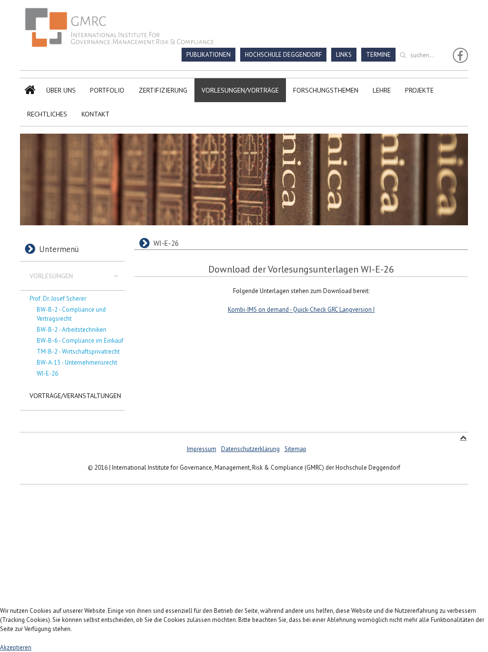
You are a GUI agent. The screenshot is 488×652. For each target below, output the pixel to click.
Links (344, 55)
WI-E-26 (47, 373)
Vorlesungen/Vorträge (240, 90)
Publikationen (208, 55)
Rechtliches (47, 114)
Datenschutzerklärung (250, 449)
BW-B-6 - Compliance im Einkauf (80, 341)
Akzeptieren (15, 647)
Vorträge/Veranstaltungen (75, 395)
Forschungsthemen (325, 90)
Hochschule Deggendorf (283, 55)
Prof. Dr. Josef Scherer (58, 298)
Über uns (61, 90)
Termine (378, 55)
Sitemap (295, 449)
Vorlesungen (51, 276)
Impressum (201, 449)
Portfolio (107, 90)
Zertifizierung (163, 90)
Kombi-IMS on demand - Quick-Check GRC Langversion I (301, 309)
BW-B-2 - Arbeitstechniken (71, 330)
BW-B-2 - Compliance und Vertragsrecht (71, 314)
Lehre (382, 90)
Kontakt (95, 114)
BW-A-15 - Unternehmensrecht (77, 362)
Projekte (419, 90)
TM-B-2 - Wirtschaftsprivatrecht (78, 351)
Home (29, 90)
